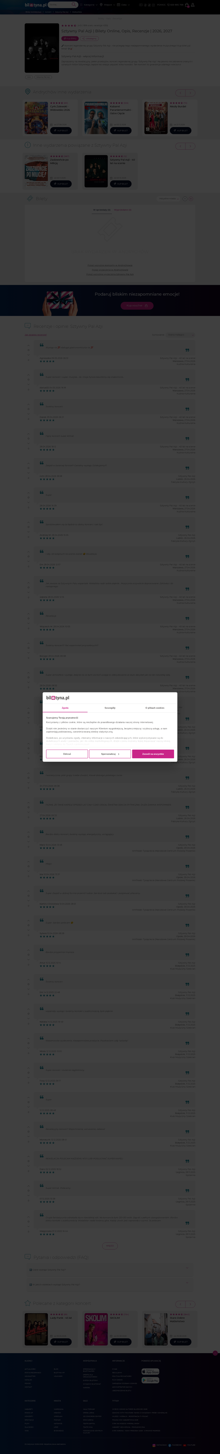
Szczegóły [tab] (110, 708)
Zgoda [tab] (65, 708)
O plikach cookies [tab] (154, 708)
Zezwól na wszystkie (153, 754)
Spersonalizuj (108, 754)
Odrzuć (67, 754)
